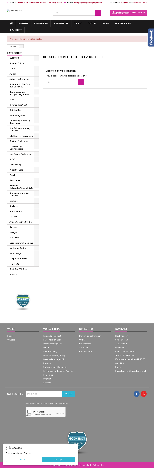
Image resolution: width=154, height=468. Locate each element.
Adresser (83, 347)
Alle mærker (61, 23)
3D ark (12, 74)
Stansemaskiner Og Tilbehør (19, 194)
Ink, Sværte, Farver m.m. (21, 136)
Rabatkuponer (85, 351)
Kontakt (121, 328)
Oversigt (47, 379)
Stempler (13, 201)
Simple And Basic (18, 258)
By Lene (13, 227)
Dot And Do (15, 110)
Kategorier (41, 23)
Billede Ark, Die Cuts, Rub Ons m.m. (19, 85)
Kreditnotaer (85, 343)
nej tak (23, 459)
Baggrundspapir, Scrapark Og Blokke (19, 93)
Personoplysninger (52, 340)
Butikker (47, 382)
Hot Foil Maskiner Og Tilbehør (19, 129)
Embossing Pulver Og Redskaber (19, 121)
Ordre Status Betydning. (54, 355)
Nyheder (11, 340)
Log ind (124, 2)
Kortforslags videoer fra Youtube (58, 371)
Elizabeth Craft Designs (21, 243)
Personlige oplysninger (90, 336)
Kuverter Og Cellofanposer (16, 147)
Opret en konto (140, 2)
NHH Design (15, 253)
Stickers (13, 206)
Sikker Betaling (50, 351)
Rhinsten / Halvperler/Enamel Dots (21, 186)
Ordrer (82, 340)
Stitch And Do (16, 211)
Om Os (105, 23)
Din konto (86, 328)
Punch (12, 175)
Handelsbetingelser (52, 343)
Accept (58, 459)
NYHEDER (23, 23)
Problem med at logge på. (55, 367)
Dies (11, 99)
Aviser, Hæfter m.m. (19, 79)
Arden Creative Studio (20, 222)
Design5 (13, 232)
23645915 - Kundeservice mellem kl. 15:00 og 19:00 (39, 2)
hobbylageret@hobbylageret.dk (88, 2)
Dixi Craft (14, 237)
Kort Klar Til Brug (18, 269)
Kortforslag (123, 23)
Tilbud (78, 23)
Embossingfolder (17, 115)
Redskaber (14, 180)
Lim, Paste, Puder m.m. (20, 154)
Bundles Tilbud (17, 63)
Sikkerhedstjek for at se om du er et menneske (47, 403)
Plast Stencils (16, 170)
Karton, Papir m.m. (18, 141)
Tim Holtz (14, 264)
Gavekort (16, 30)
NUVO (12, 159)
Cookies (47, 363)
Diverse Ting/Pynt (18, 105)
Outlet (92, 23)
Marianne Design (17, 248)
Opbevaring (15, 164)
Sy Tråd (13, 216)
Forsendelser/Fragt (52, 336)
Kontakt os (48, 375)
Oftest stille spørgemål (53, 359)
